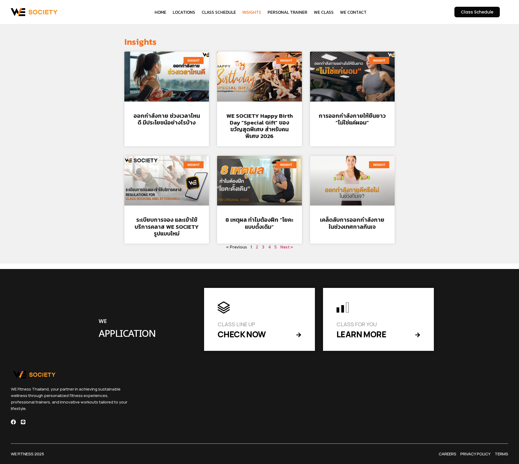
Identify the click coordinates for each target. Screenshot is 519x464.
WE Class (324, 12)
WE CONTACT (353, 12)
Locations (184, 12)
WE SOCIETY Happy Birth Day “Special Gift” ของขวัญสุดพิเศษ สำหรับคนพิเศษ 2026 (259, 126)
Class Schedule (219, 12)
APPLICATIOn (127, 334)
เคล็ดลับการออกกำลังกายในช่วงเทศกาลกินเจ (352, 223)
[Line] (23, 422)
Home (160, 12)
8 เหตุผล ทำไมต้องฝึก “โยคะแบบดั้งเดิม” (259, 223)
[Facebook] (13, 422)
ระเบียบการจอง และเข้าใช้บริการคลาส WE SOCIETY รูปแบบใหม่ (167, 226)
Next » (286, 247)
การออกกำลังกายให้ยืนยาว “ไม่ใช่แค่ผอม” (352, 119)
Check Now (242, 334)
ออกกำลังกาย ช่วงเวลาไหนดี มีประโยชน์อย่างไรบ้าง (167, 119)
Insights (251, 12)
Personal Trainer (287, 12)
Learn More (361, 334)
